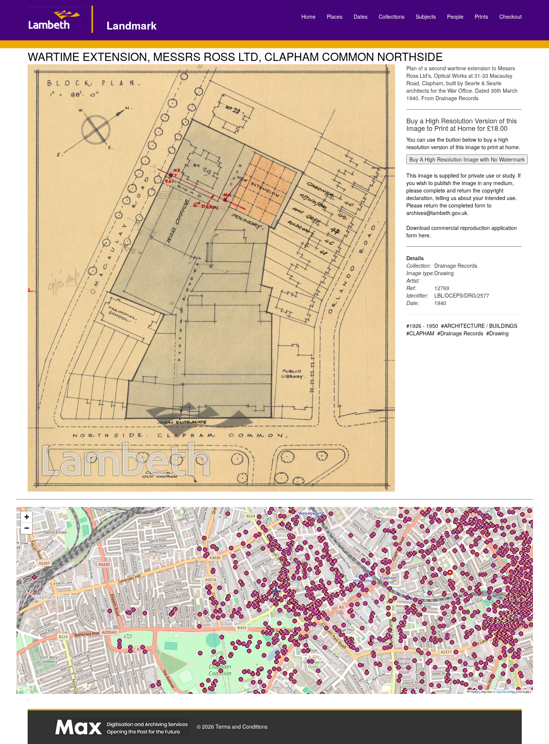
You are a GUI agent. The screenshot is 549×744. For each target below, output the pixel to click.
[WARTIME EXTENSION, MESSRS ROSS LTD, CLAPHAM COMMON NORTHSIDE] (212, 278)
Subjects (426, 16)
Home (308, 16)
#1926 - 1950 (422, 325)
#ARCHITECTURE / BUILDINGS (479, 325)
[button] (407, 597)
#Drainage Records (460, 333)
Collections (391, 16)
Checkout (510, 16)
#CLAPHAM (420, 333)
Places (334, 16)
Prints (481, 16)
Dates (360, 16)
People (455, 16)
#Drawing (497, 333)
